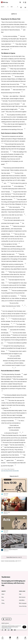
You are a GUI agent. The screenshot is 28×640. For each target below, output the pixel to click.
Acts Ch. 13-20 (8, 512)
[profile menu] (24, 2)
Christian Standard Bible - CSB (11, 561)
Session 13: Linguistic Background (12, 549)
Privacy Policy (9, 628)
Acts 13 (2, 6)
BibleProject (6, 513)
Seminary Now (6, 550)
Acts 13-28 (7, 530)
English (2, 561)
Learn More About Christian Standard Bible (10, 470)
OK (24, 626)
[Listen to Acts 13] (21, 7)
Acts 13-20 (7, 493)
